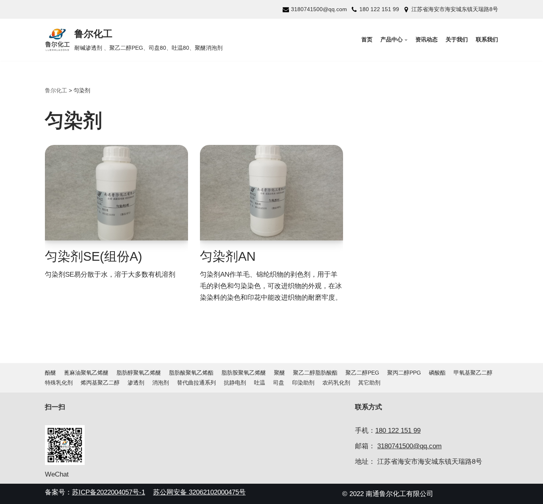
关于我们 (457, 40)
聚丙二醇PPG (404, 373)
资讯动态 (426, 40)
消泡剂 (160, 383)
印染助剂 (303, 383)
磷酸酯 (437, 373)
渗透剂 (136, 383)
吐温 (259, 383)
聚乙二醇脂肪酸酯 (315, 373)
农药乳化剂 (336, 383)
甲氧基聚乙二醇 (473, 373)
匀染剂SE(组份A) (93, 256)
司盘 (278, 383)
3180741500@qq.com (319, 9)
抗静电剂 (235, 383)
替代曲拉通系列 (196, 383)
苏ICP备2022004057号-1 (108, 492)
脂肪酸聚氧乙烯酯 (191, 373)
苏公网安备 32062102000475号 (199, 492)
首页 (366, 40)
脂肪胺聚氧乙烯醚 (243, 373)
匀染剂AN (228, 256)
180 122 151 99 (379, 9)
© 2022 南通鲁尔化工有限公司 (387, 494)
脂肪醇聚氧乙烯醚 (138, 373)
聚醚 (279, 373)
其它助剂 (369, 383)
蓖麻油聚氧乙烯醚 (86, 373)
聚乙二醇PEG (362, 373)
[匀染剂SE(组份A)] (116, 192)
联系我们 (487, 40)
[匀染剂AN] (271, 192)
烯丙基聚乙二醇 (100, 383)
